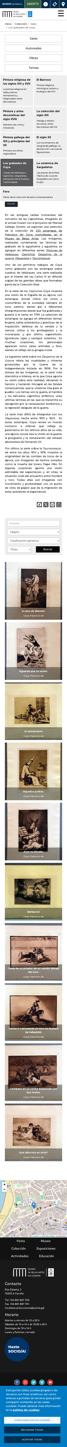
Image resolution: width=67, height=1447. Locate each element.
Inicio (8, 23)
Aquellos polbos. (33, 791)
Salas (33, 38)
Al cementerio (33, 731)
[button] (34, 1205)
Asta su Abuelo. (33, 851)
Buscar (47, 549)
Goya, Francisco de (33, 615)
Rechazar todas (32, 1429)
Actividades (20, 1256)
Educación (46, 1256)
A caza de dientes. (33, 611)
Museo (46, 1241)
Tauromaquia (41, 258)
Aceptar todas (32, 1439)
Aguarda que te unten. (33, 671)
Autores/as (33, 48)
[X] (46, 504)
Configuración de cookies (32, 1420)
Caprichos (28, 254)
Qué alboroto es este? (33, 1152)
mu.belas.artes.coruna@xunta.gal (24, 1308)
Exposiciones (46, 1248)
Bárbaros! (33, 911)
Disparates (22, 258)
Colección (21, 23)
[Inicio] (17, 14)
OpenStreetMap (48, 1236)
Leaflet (34, 1236)
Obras (33, 58)
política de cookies (26, 1410)
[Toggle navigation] (59, 14)
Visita (20, 1241)
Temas (34, 68)
